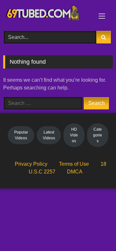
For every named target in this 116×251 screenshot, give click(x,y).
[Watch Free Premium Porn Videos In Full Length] (47, 14)
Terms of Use (74, 164)
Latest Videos (49, 135)
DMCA (74, 171)
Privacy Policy (31, 164)
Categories (97, 135)
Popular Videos (21, 135)
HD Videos (74, 135)
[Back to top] (96, 232)
